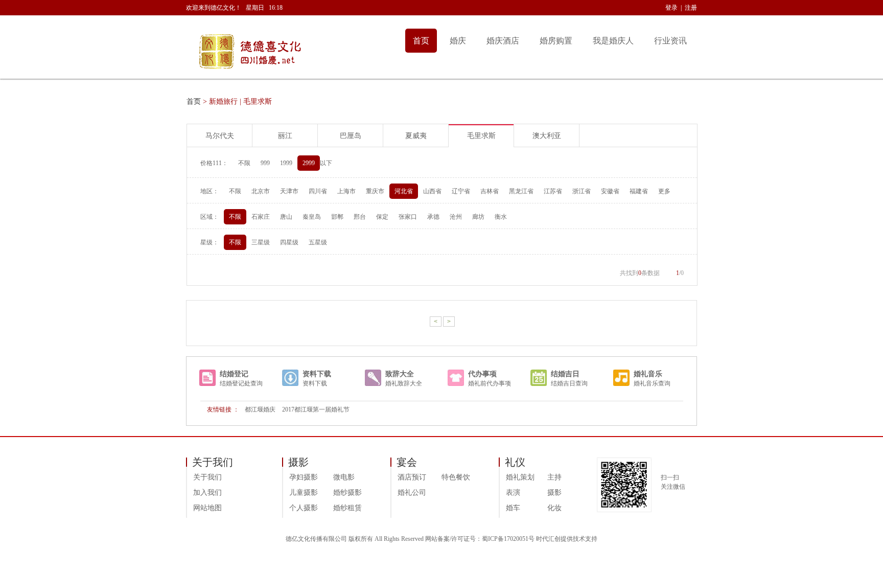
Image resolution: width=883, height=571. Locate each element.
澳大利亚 (546, 136)
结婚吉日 (565, 374)
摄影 (554, 492)
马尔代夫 (219, 136)
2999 (309, 163)
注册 (691, 7)
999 (265, 163)
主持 (554, 477)
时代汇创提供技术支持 (566, 538)
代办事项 (482, 374)
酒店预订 (412, 477)
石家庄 (260, 216)
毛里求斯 (481, 136)
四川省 (318, 191)
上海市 (346, 191)
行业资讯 (670, 40)
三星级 (260, 242)
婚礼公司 (412, 492)
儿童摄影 (303, 492)
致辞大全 (399, 374)
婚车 (513, 508)
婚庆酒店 (502, 40)
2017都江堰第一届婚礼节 (316, 409)
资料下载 (317, 374)
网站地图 (207, 508)
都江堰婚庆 (260, 409)
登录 (671, 7)
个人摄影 (303, 508)
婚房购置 (556, 40)
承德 (433, 216)
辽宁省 (461, 191)
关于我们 (207, 477)
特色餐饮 (456, 477)
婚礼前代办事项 (489, 383)
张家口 (408, 216)
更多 (664, 191)
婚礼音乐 (648, 374)
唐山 (286, 216)
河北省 (403, 191)
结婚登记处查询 (241, 383)
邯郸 (337, 216)
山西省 (432, 191)
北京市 (260, 191)
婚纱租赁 (347, 508)
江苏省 (553, 191)
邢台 (360, 216)
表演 (513, 492)
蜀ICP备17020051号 (508, 538)
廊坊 (478, 216)
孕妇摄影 (303, 477)
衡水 (501, 216)
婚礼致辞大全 (403, 383)
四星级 (289, 242)
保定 (382, 216)
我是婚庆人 (613, 40)
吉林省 (489, 191)
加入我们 (207, 492)
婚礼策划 (520, 477)
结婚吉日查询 (569, 383)
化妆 (554, 508)
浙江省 (581, 191)
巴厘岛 (350, 136)
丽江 (285, 136)
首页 (421, 40)
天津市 (289, 191)
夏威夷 (416, 136)
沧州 (456, 216)
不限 (244, 163)
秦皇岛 (312, 216)
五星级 (318, 242)
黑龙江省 (521, 191)
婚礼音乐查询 (652, 383)
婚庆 (458, 40)
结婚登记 (234, 374)
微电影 (344, 477)
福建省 (639, 191)
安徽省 (610, 191)
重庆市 (375, 191)
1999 (286, 163)
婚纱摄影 (347, 492)
